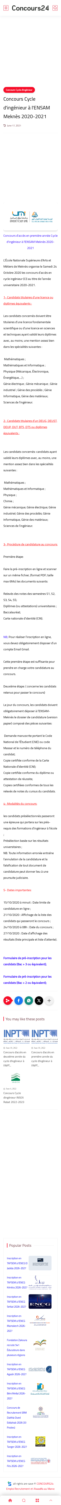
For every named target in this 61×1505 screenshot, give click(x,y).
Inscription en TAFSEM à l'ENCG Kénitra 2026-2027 (17, 1282)
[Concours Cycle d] (16, 1077)
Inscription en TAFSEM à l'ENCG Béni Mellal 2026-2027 (16, 1391)
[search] (55, 8)
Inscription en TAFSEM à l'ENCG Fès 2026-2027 (16, 1461)
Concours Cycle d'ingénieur (19, 90)
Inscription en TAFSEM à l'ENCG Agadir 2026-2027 (16, 1369)
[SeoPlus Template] (9, 1483)
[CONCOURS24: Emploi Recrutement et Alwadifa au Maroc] (30, 8)
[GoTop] (51, 1500)
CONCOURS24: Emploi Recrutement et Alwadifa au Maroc (30, 1486)
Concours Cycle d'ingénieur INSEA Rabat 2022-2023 (13, 1097)
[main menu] (5, 8)
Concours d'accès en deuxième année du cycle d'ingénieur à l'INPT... (14, 1059)
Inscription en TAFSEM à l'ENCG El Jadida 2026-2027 (17, 1263)
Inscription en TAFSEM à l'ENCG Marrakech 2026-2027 (16, 1323)
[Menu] (37, 1500)
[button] (18, 1000)
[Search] (23, 1500)
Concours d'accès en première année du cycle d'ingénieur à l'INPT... (42, 1059)
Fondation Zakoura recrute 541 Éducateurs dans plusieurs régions (17, 1348)
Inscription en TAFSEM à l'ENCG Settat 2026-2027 (16, 1301)
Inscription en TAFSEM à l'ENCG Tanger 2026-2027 (17, 1441)
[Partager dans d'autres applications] (49, 1000)
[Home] (10, 1500)
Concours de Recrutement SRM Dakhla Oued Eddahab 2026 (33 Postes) (17, 1417)
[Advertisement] (30, 53)
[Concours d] (16, 1036)
